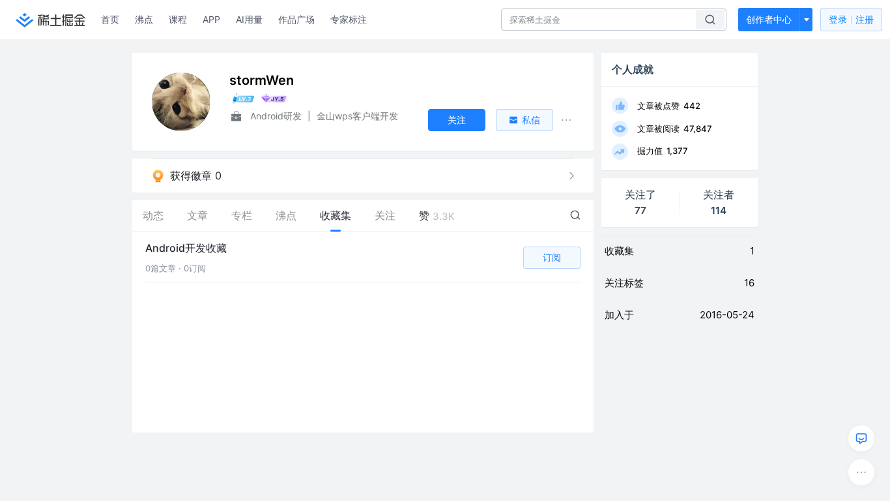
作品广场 (296, 19)
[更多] (861, 472)
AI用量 (249, 19)
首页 (110, 19)
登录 (851, 19)
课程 (178, 19)
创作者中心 (769, 19)
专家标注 (348, 19)
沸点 (144, 19)
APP (211, 19)
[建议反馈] (861, 438)
